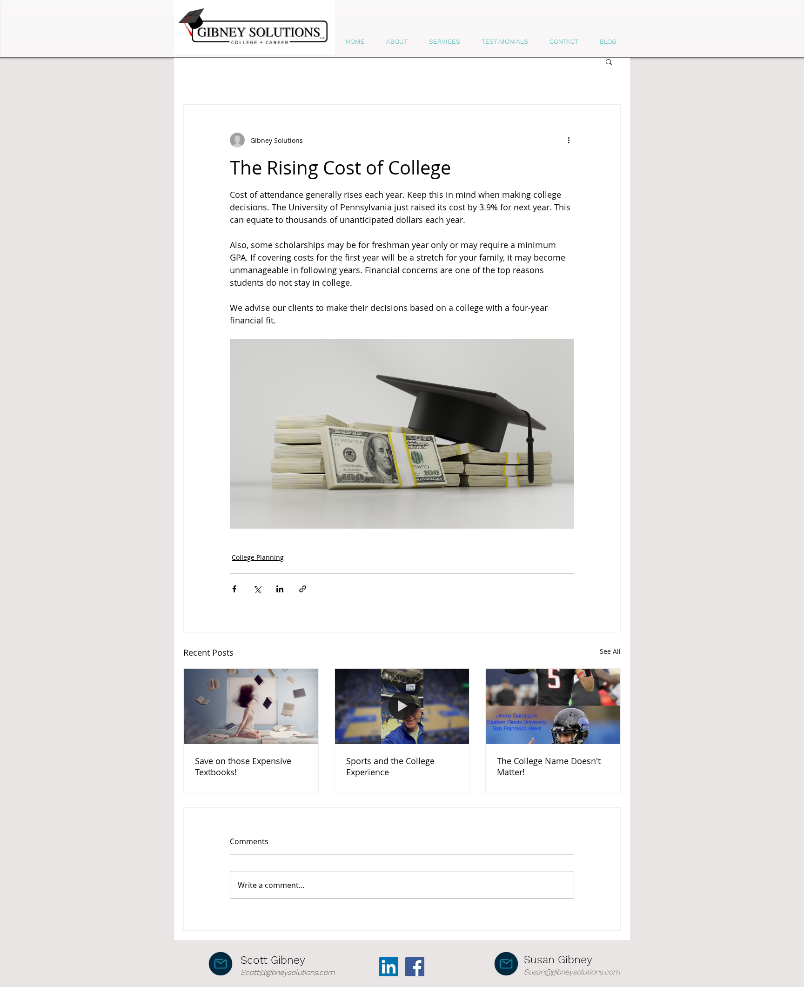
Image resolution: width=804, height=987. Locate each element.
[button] (608, 61)
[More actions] (568, 140)
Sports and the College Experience (390, 766)
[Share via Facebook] (234, 588)
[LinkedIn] (388, 966)
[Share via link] (302, 588)
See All (610, 651)
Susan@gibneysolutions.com (572, 971)
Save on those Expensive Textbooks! (243, 766)
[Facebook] (414, 966)
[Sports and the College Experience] (402, 706)
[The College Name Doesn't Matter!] (553, 706)
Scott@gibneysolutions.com (288, 972)
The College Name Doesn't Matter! (549, 766)
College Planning (258, 557)
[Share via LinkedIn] (279, 588)
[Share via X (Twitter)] (257, 588)
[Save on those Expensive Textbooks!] (251, 706)
